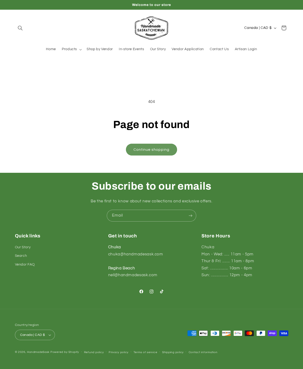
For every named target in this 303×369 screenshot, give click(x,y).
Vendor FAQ (25, 264)
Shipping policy (173, 352)
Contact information (203, 352)
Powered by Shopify (64, 352)
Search (21, 256)
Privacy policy (119, 352)
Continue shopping (152, 149)
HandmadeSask (38, 352)
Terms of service (145, 352)
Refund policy (94, 352)
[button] (20, 27)
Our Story (23, 247)
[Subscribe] (190, 215)
